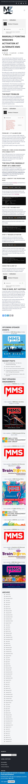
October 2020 (9, 698)
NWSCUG (15, 520)
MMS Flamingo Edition (18, 479)
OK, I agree (4, 781)
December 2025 (9, 598)
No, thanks (11, 781)
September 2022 (9, 653)
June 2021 (8, 682)
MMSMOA (14, 384)
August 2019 (8, 727)
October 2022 (9, 651)
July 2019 (8, 729)
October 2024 (9, 618)
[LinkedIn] (23, 3)
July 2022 (8, 657)
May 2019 (8, 733)
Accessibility (4, 762)
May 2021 (8, 684)
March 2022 (8, 665)
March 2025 (8, 608)
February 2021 (9, 690)
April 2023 (8, 643)
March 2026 (8, 596)
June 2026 (8, 594)
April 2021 (8, 686)
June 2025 (8, 602)
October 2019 (9, 723)
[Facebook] (16, 3)
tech (10, 54)
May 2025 (8, 604)
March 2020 (8, 712)
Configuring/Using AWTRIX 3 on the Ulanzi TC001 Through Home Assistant (15, 371)
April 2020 (8, 710)
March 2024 (8, 631)
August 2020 (8, 702)
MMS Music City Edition (18, 402)
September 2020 (9, 700)
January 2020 (8, 716)
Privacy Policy (4, 764)
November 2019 (9, 721)
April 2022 (8, 663)
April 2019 (8, 735)
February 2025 (9, 610)
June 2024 (8, 627)
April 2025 (8, 606)
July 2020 (8, 704)
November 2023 (9, 639)
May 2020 (8, 708)
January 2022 (8, 669)
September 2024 (9, 620)
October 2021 (9, 676)
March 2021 (8, 688)
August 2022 (8, 655)
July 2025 (8, 600)
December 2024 (9, 614)
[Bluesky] (21, 3)
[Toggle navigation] (25, 10)
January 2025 (8, 612)
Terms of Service (5, 766)
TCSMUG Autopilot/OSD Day (18, 433)
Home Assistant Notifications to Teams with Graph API (15, 375)
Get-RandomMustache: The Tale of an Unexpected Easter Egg (13, 363)
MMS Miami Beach (16, 562)
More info (11, 778)
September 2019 (9, 725)
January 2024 (8, 635)
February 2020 (9, 714)
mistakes (7, 54)
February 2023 (9, 647)
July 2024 (8, 625)
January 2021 (8, 692)
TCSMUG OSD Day (16, 508)
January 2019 (8, 741)
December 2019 (9, 718)
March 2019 (8, 737)
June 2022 (8, 659)
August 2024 (8, 623)
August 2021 (8, 680)
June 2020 (8, 706)
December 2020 (9, 694)
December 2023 (9, 637)
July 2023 (8, 641)
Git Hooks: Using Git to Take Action (13, 366)
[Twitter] (18, 3)
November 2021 (9, 674)
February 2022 (9, 667)
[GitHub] (25, 3)
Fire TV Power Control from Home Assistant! (15, 368)
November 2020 (9, 696)
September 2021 (9, 678)
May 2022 (8, 661)
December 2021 (9, 672)
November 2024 (9, 616)
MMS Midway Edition (16, 332)
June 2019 (8, 731)
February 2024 (9, 633)
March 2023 (8, 645)
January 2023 (8, 649)
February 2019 (9, 739)
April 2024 (8, 629)
